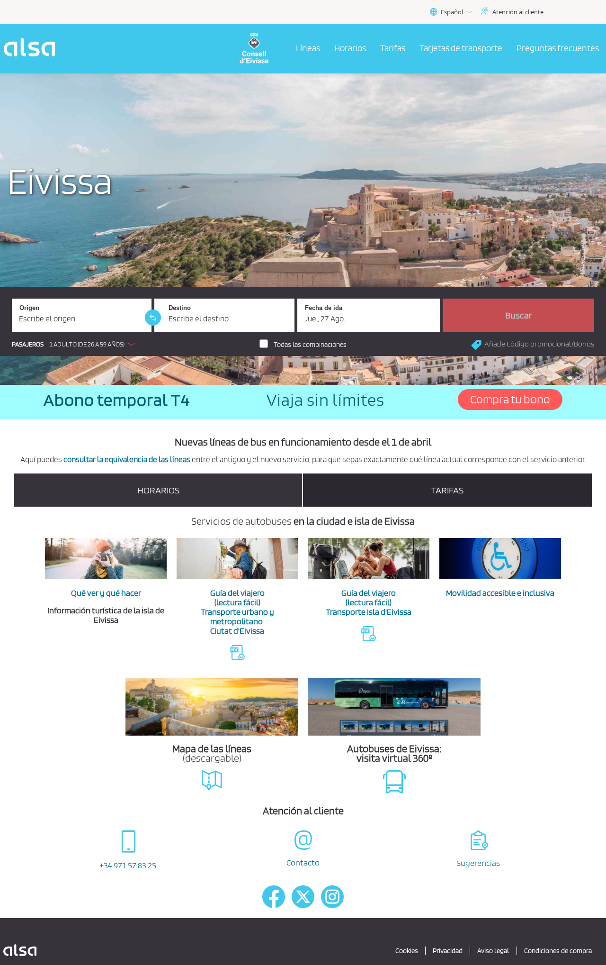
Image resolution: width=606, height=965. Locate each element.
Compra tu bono (510, 399)
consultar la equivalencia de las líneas (126, 459)
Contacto (303, 862)
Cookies (406, 951)
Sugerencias (478, 863)
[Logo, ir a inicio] (259, 48)
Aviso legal (493, 951)
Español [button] (452, 12)
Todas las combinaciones (310, 344)
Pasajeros (28, 344)
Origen (29, 308)
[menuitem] (308, 48)
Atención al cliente (518, 12)
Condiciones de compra (558, 951)
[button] (75, 344)
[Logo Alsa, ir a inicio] (32, 48)
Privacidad (448, 951)
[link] (153, 318)
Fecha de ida (323, 308)
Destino (180, 308)
